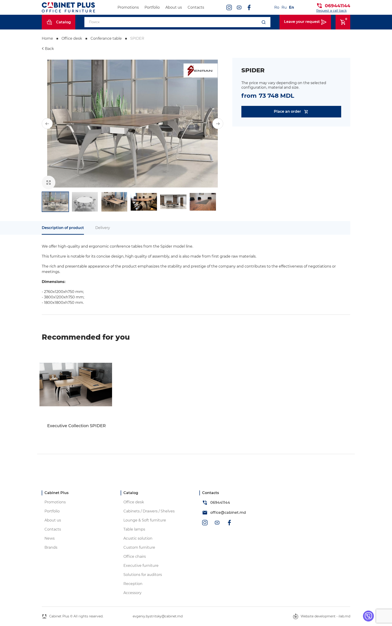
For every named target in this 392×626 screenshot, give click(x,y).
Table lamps (134, 529)
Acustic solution (137, 538)
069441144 (337, 5)
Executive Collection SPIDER (76, 426)
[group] (132, 123)
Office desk (71, 38)
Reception (132, 584)
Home (47, 38)
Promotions (128, 7)
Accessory (132, 593)
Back (49, 48)
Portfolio (152, 7)
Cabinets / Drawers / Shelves (149, 511)
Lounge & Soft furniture (144, 520)
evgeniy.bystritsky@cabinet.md (158, 616)
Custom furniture (139, 547)
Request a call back (331, 11)
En (291, 7)
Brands (50, 547)
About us (173, 7)
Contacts (196, 7)
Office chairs (134, 556)
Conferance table (106, 38)
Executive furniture (141, 565)
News (49, 538)
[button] (47, 123)
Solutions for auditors (142, 574)
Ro (276, 7)
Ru (284, 7)
